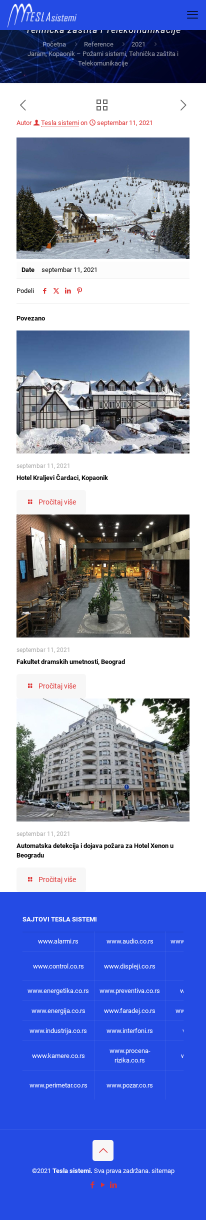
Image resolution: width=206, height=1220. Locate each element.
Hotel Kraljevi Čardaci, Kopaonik (62, 478)
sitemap (163, 1170)
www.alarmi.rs (58, 941)
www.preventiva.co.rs (130, 990)
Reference (99, 44)
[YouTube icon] (103, 1185)
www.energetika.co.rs (58, 990)
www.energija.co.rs (59, 1010)
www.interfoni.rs (129, 1030)
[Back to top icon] (103, 1150)
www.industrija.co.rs (58, 1030)
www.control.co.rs (58, 966)
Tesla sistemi (60, 122)
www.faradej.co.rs (130, 1010)
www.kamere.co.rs (58, 1056)
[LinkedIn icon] (114, 1185)
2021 (139, 44)
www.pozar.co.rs (129, 1085)
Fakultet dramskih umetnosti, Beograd (70, 662)
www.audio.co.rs (130, 941)
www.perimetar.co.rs (59, 1085)
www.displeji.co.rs (130, 966)
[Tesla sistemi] (44, 15)
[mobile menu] (192, 15)
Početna (54, 44)
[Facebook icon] (92, 1185)
